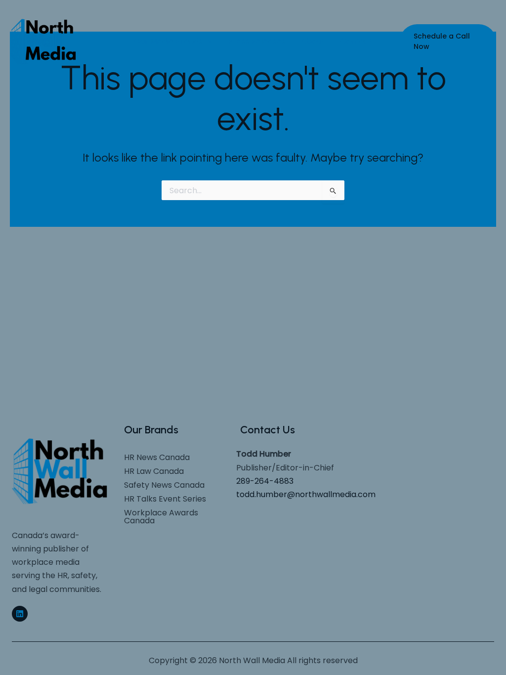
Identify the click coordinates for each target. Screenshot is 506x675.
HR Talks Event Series (165, 499)
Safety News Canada (164, 485)
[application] (207, 41)
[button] (448, 41)
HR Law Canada (154, 471)
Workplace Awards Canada (161, 516)
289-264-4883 (265, 481)
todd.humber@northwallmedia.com (306, 494)
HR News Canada (157, 457)
